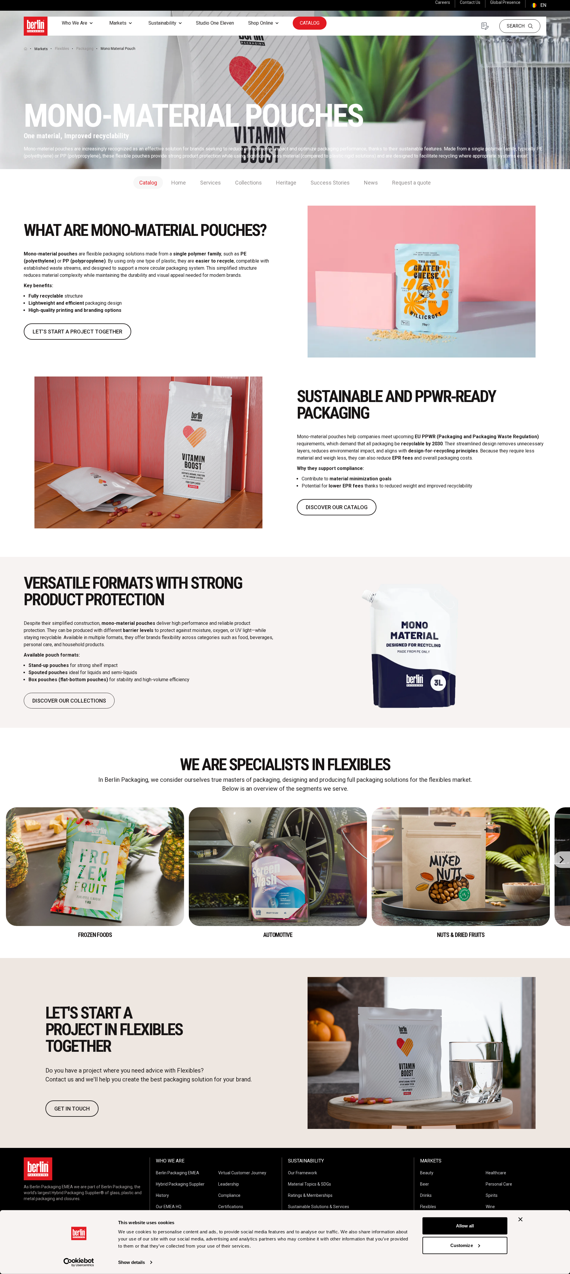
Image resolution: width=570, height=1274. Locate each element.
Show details (131, 1262)
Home (178, 182)
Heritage (286, 182)
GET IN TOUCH (72, 1108)
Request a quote (411, 182)
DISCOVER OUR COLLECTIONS (69, 701)
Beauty (426, 1172)
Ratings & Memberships (310, 1195)
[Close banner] (520, 1219)
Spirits (492, 1195)
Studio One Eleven (215, 23)
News (371, 182)
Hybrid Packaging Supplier (180, 1184)
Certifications (230, 1206)
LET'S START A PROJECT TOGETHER (77, 331)
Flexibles (62, 49)
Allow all (465, 1225)
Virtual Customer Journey (242, 1172)
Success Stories (330, 182)
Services (210, 182)
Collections (248, 182)
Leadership (228, 1184)
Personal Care (499, 1184)
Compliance (229, 1195)
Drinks (426, 1195)
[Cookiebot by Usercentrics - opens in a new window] (79, 1262)
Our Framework (302, 1172)
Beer (424, 1184)
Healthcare (496, 1172)
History (162, 1195)
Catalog (309, 23)
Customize (461, 1245)
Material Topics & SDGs (309, 1184)
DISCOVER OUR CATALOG (337, 507)
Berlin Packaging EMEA (177, 1172)
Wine (490, 1206)
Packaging (85, 49)
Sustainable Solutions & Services (318, 1206)
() (538, 5)
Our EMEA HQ (168, 1206)
